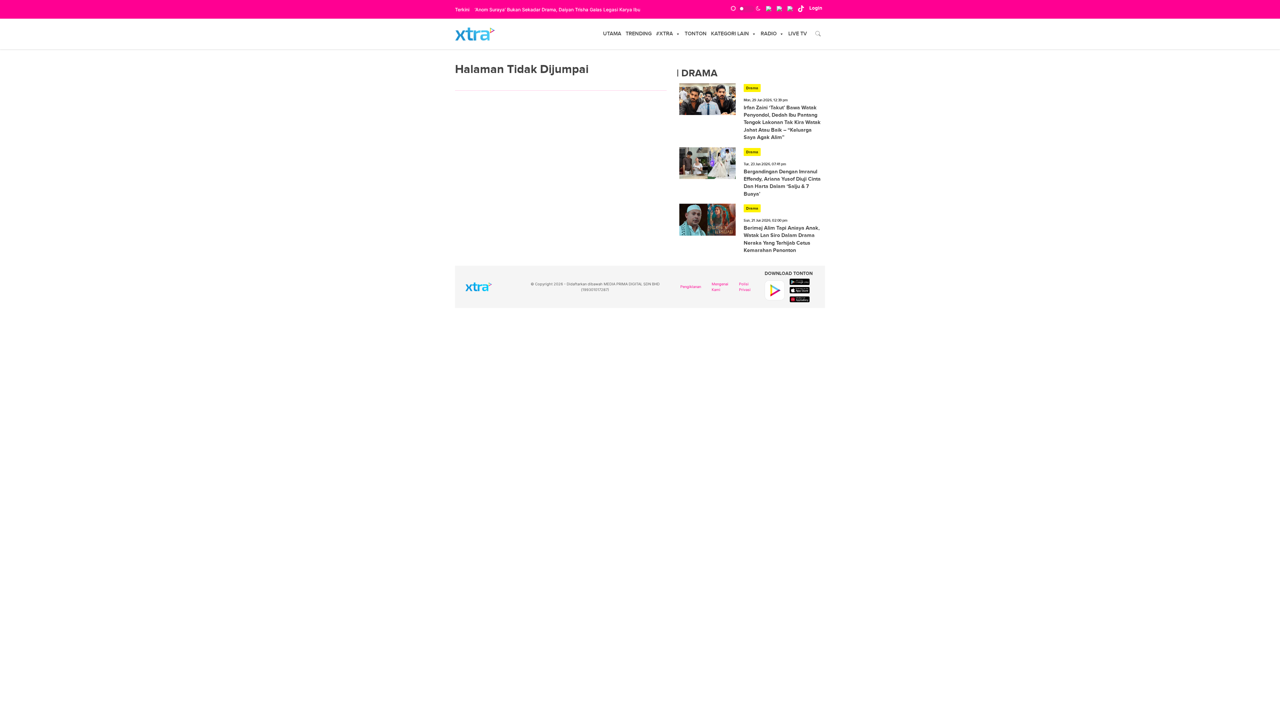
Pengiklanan (690, 286)
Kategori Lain (730, 34)
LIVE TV (797, 34)
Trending (639, 34)
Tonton (696, 34)
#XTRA (664, 34)
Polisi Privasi (745, 287)
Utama (612, 34)
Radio (769, 34)
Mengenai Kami (720, 287)
